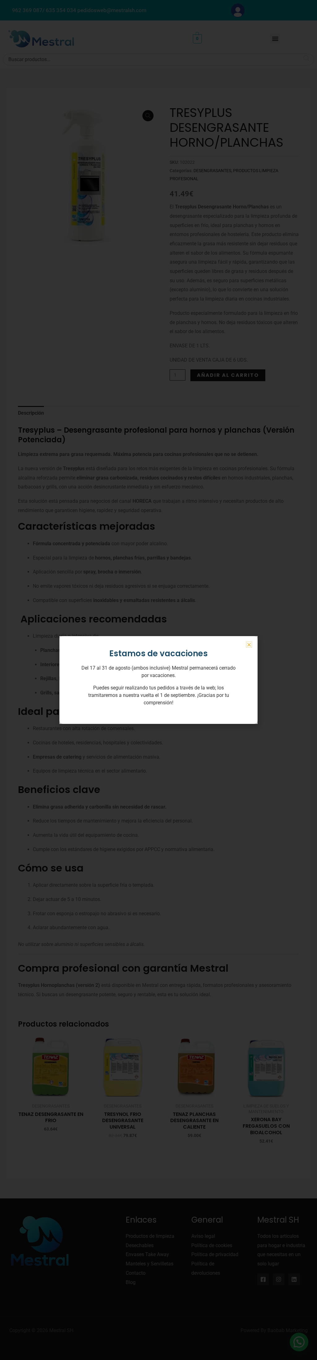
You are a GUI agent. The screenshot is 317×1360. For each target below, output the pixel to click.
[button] (249, 644)
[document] (158, 680)
